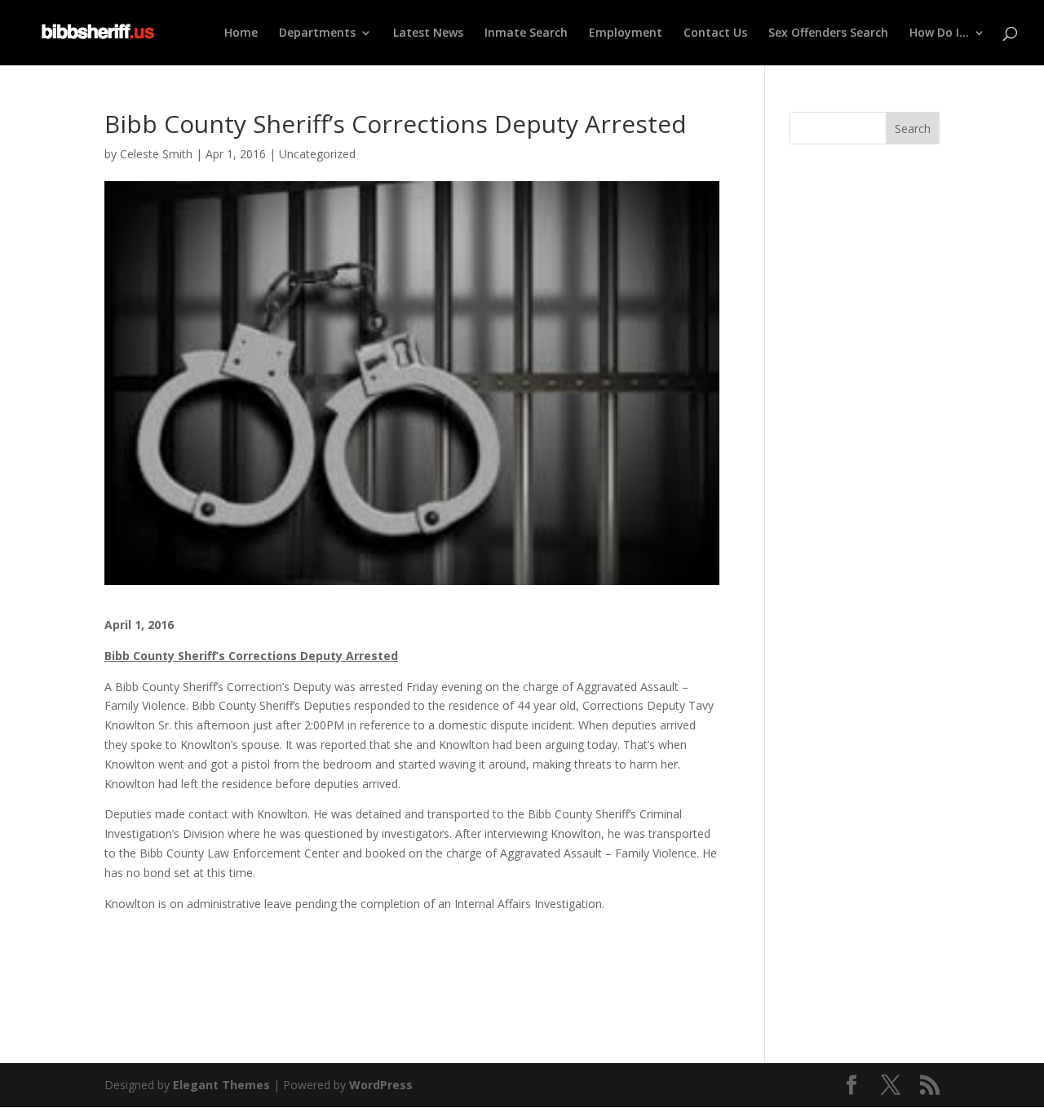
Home (241, 33)
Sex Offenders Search (828, 33)
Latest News (428, 33)
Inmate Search (526, 33)
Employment (625, 33)
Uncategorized (317, 154)
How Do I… (939, 33)
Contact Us (715, 33)
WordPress (381, 1084)
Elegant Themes (221, 1084)
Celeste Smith (156, 154)
